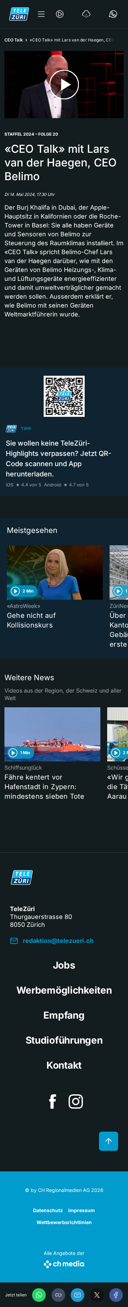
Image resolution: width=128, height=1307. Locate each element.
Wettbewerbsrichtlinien (64, 1222)
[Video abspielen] (64, 84)
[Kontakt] (113, 14)
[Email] (77, 1295)
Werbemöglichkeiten (64, 990)
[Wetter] (86, 14)
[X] (97, 1295)
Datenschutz (48, 1210)
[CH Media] (64, 1263)
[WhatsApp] (39, 1295)
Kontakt (64, 1065)
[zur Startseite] (19, 14)
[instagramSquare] (75, 1101)
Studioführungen (64, 1040)
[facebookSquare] (52, 1101)
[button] (58, 1295)
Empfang (63, 1015)
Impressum (81, 1210)
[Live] (60, 14)
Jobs (64, 965)
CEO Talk (13, 39)
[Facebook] (116, 1295)
